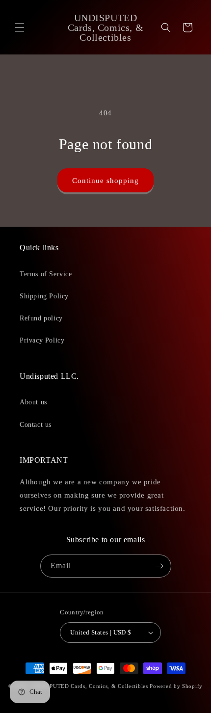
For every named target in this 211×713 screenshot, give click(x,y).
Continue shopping (105, 181)
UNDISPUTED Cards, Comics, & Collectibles (90, 686)
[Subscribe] (160, 566)
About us (33, 402)
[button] (19, 27)
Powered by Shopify (176, 686)
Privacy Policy (42, 340)
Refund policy (41, 318)
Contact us (36, 424)
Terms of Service (46, 274)
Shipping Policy (44, 296)
